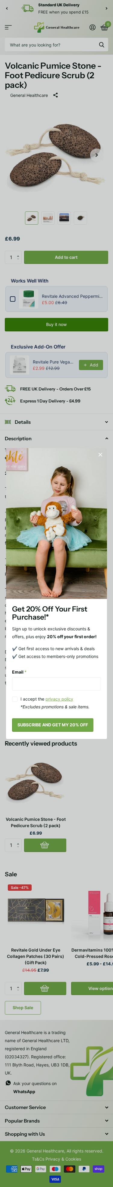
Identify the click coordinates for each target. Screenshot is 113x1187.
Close (100, 454)
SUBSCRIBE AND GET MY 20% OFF (52, 724)
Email (19, 671)
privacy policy (59, 698)
